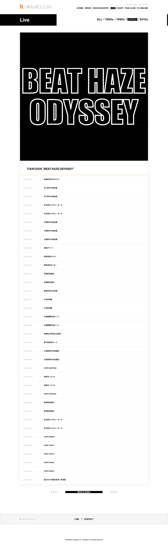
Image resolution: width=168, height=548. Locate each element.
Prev (55, 492)
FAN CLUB (130, 8)
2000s (132, 19)
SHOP (120, 8)
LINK (76, 519)
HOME (80, 8)
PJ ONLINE (142, 8)
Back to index (83, 492)
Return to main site (29, 519)
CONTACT (89, 519)
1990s (120, 19)
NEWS (88, 8)
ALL (99, 19)
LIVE (113, 8)
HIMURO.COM (35, 6)
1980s (109, 19)
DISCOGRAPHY (101, 8)
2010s (143, 19)
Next (113, 492)
